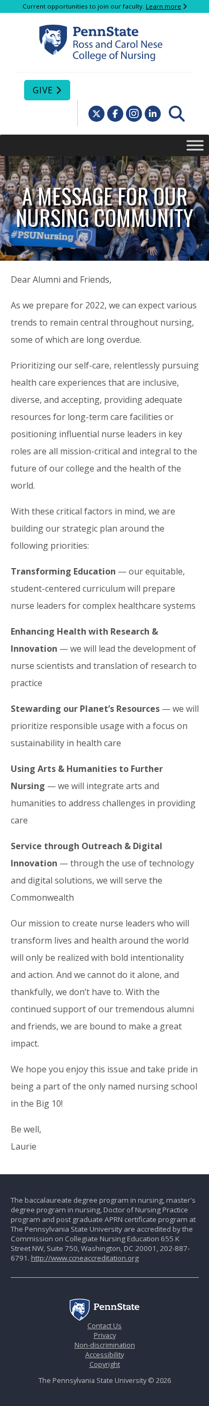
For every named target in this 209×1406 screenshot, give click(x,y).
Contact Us (104, 1325)
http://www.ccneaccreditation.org (85, 1258)
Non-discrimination (104, 1345)
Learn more (163, 6)
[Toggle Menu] (195, 145)
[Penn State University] (104, 1318)
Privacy (105, 1335)
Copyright (104, 1364)
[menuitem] (177, 114)
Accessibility (104, 1354)
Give (43, 90)
